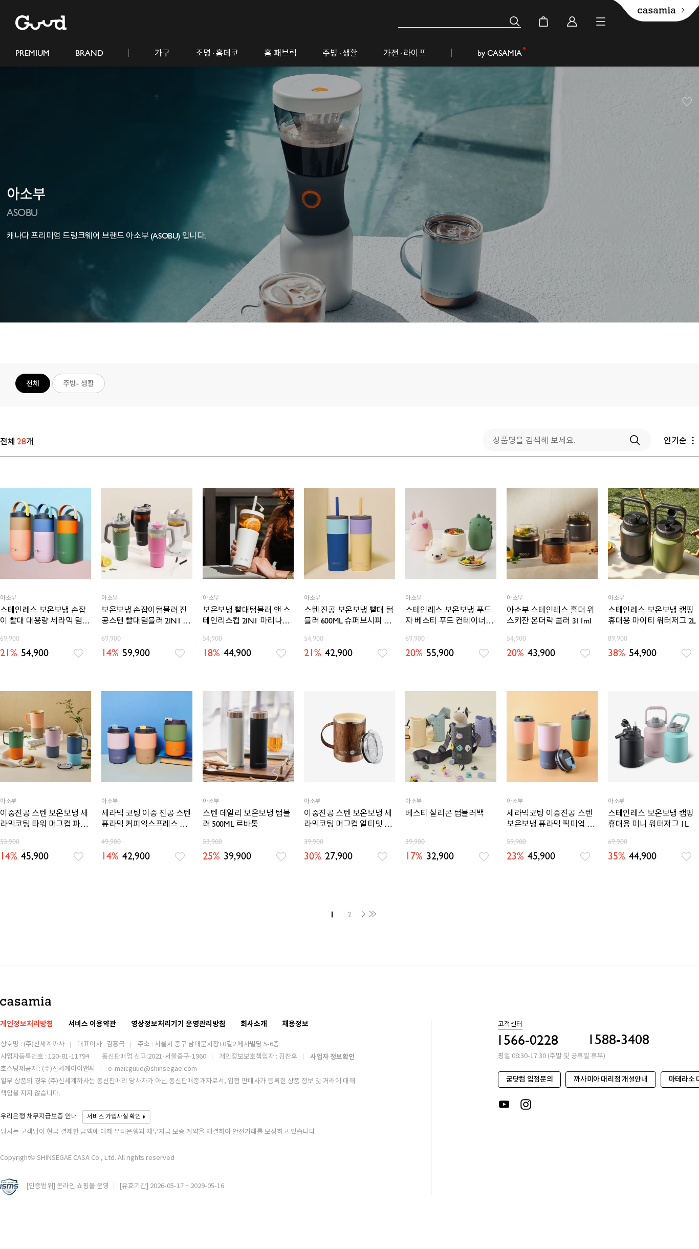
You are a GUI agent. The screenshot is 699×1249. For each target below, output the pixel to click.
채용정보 (295, 1024)
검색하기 (635, 440)
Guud (41, 22)
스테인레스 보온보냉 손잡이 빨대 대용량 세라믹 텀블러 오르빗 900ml (45, 616)
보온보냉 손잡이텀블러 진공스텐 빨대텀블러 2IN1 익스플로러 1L (145, 616)
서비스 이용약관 (92, 1024)
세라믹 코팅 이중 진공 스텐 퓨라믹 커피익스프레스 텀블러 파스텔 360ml (146, 819)
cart (543, 21)
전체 (32, 383)
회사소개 (254, 1024)
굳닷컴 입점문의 (529, 1079)
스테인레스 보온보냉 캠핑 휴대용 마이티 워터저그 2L (652, 615)
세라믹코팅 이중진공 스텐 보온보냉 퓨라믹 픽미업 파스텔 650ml (550, 819)
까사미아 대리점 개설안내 (610, 1079)
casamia (25, 1001)
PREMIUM (32, 52)
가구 (162, 52)
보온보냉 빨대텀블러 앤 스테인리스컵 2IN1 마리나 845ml (246, 616)
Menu (601, 21)
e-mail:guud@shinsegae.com (152, 1069)
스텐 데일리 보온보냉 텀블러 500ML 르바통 (246, 818)
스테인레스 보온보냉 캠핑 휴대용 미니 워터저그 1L (651, 818)
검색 (515, 21)
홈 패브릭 (280, 52)
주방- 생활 (78, 383)
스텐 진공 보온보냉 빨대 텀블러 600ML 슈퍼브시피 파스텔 (349, 616)
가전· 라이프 (404, 52)
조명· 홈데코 (216, 52)
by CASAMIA (499, 52)
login (572, 21)
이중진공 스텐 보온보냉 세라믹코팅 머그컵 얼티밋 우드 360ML (347, 819)
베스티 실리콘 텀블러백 (444, 813)
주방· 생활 (340, 52)
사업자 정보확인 (332, 1057)
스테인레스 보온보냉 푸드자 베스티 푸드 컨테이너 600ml (448, 616)
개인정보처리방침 (26, 1024)
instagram (526, 1105)
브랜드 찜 (687, 101)
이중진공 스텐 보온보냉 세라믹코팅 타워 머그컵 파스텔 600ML (44, 819)
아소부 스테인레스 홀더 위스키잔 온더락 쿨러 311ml (550, 615)
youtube (504, 1105)
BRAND (89, 52)
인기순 (675, 440)
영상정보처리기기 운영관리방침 (178, 1024)
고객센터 (510, 1024)
